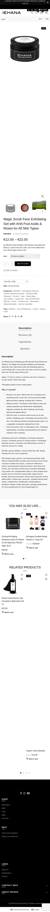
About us (5, 870)
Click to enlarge (42, 196)
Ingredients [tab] (25, 342)
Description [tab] (25, 328)
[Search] (32, 12)
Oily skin (7, 301)
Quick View (22, 517)
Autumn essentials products (14, 293)
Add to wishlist (11, 270)
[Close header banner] (47, 2)
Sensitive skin (23, 301)
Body (3, 815)
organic (42, 309)
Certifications (6, 873)
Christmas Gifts (31, 293)
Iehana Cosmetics (21, 903)
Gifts (3, 808)
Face (23, 296)
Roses (14, 301)
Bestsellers (6, 805)
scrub (6, 311)
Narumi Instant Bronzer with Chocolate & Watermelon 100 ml (13, 601)
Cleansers (7, 296)
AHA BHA (16, 291)
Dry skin (16, 296)
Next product (46, 19)
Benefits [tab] (25, 348)
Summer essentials (25, 304)
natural (35, 309)
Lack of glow (8, 299)
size (5, 256)
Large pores (19, 299)
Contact (4, 876)
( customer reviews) (20, 234)
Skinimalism (34, 301)
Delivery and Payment (10, 836)
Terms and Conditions (10, 833)
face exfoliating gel (24, 309)
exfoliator (12, 309)
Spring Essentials (10, 304)
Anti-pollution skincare (30, 291)
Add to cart (22, 264)
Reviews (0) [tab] (25, 335)
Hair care (5, 818)
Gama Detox (31, 296)
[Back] (3, 19)
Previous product (41, 19)
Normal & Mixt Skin (33, 299)
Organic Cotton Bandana (35, 751)
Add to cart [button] (8, 554)
